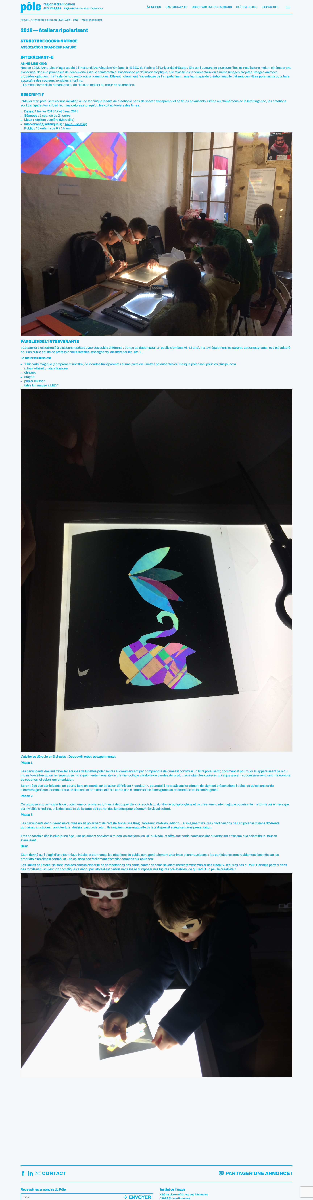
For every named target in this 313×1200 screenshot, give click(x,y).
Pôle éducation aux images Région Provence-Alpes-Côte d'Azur (62, 7)
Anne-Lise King (76, 124)
